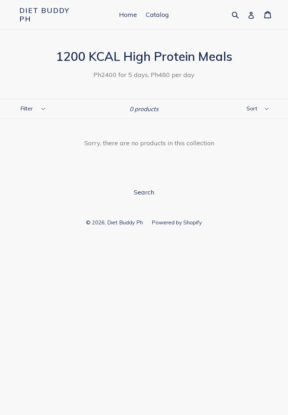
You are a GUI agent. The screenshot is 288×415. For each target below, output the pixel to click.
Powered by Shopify (177, 222)
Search (144, 192)
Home (128, 15)
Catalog (157, 15)
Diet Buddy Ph (44, 14)
